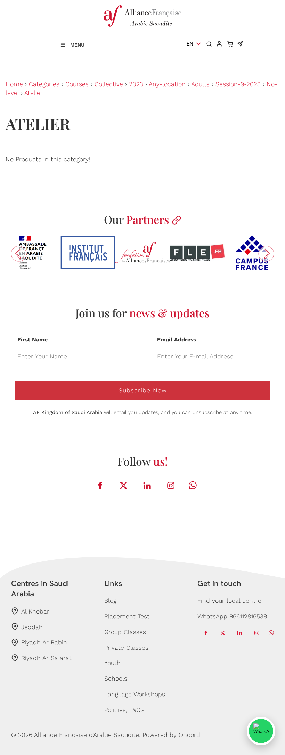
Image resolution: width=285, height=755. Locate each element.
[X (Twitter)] (123, 485)
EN (190, 44)
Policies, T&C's (124, 709)
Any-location (167, 84)
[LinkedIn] (147, 485)
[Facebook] (100, 485)
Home (14, 84)
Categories (44, 84)
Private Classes (126, 647)
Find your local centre (229, 600)
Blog (110, 600)
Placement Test (126, 616)
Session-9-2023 (238, 84)
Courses (77, 84)
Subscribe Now (143, 390)
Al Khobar (35, 611)
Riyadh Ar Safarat (46, 658)
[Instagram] (171, 485)
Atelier (33, 92)
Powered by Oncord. (172, 734)
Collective (109, 84)
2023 (136, 84)
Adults (200, 84)
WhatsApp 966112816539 (232, 616)
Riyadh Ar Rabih (44, 642)
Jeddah (32, 627)
